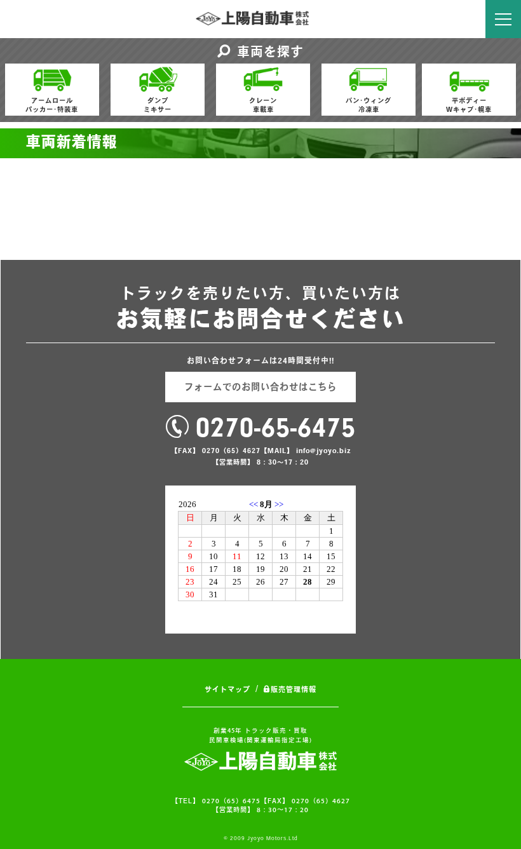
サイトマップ (227, 689)
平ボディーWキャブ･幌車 (469, 104)
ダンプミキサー (158, 104)
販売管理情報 (293, 689)
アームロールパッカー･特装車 (51, 104)
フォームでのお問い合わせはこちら (260, 386)
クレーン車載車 (263, 104)
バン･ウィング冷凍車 (368, 104)
